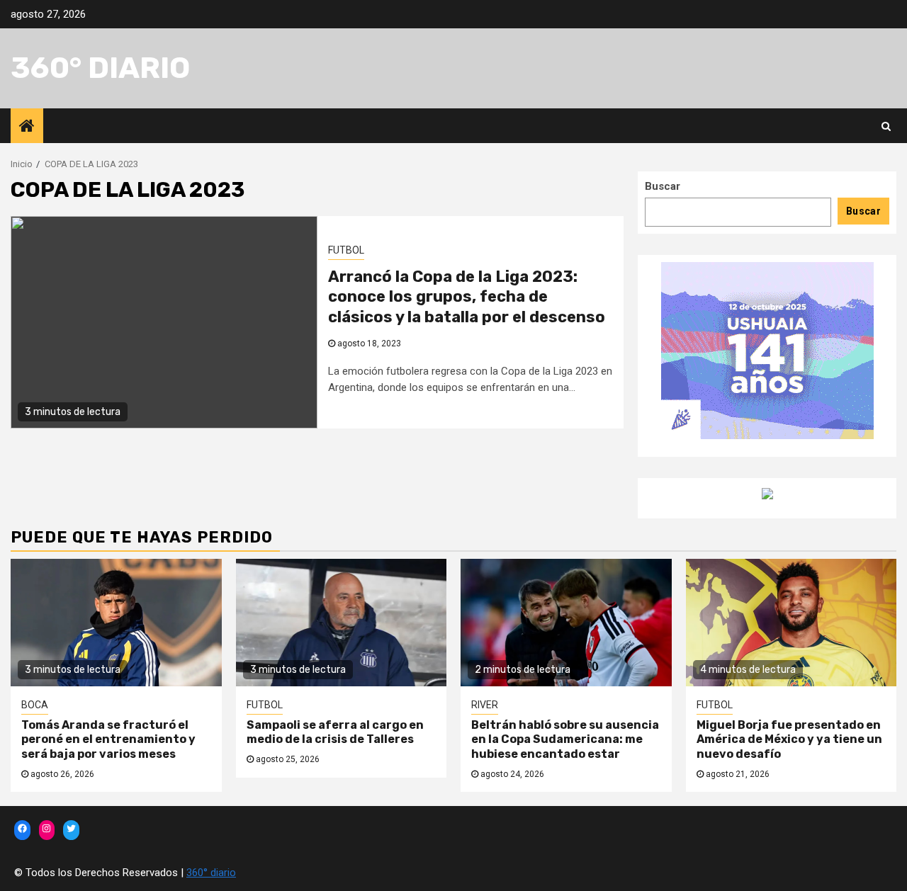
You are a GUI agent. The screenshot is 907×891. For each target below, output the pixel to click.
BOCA (34, 704)
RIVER (484, 704)
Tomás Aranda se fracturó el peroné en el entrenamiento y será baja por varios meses (108, 739)
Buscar (662, 186)
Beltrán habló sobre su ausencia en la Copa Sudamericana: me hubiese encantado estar (565, 739)
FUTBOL (346, 250)
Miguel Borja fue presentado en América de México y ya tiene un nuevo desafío (789, 739)
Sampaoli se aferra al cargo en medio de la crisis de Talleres (335, 732)
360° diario (100, 68)
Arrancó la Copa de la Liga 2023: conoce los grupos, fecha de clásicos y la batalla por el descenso (466, 297)
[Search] (886, 126)
